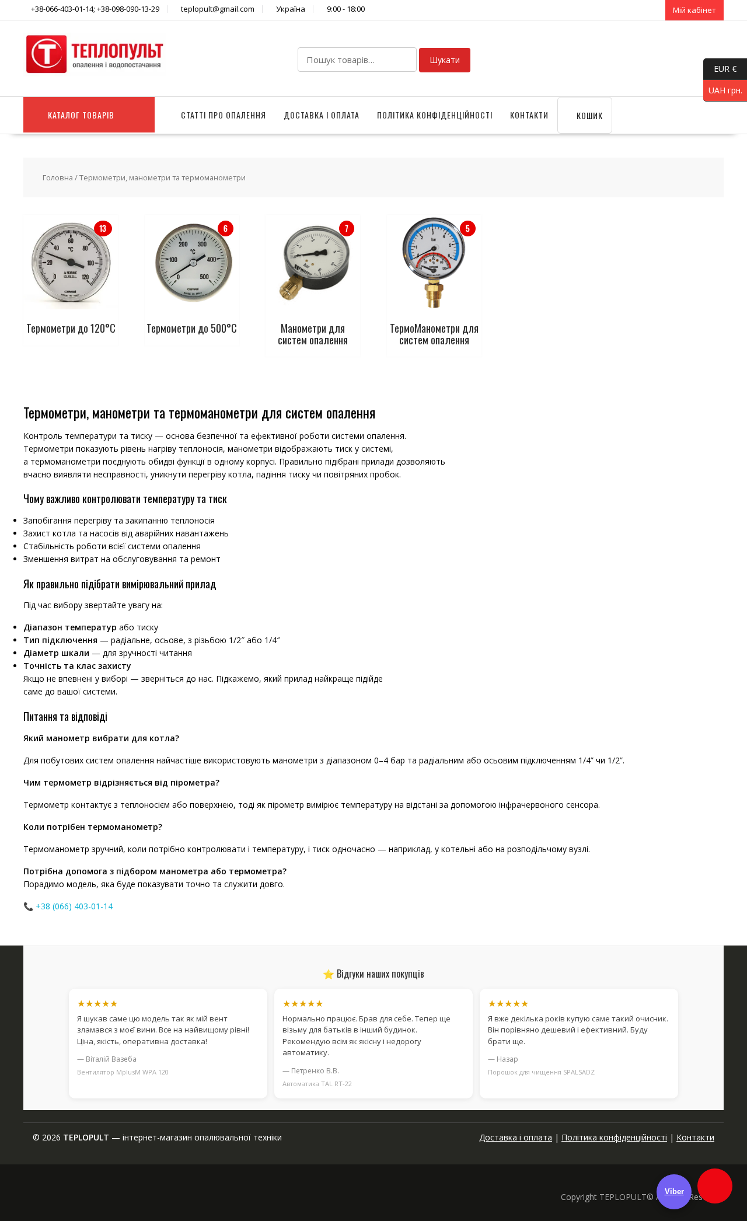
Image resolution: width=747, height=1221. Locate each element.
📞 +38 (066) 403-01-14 (68, 906)
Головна (58, 177)
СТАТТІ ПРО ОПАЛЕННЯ (223, 115)
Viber (674, 1191)
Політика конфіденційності (435, 115)
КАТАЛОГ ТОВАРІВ (81, 115)
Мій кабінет (694, 10)
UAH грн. (722, 89)
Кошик (588, 115)
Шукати (445, 59)
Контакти (529, 115)
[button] (714, 1185)
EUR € (719, 68)
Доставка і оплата (321, 115)
